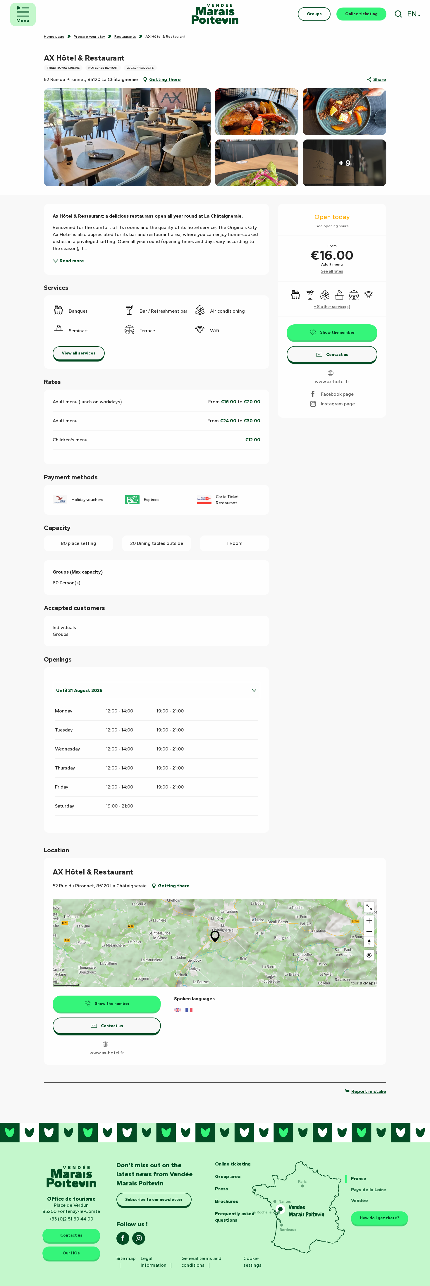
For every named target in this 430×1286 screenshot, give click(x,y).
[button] (398, 14)
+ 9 (344, 163)
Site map (125, 1258)
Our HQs (71, 1253)
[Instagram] (138, 1240)
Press (221, 1189)
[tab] (150, 690)
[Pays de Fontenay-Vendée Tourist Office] (215, 14)
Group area (227, 1176)
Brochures (226, 1201)
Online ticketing (233, 1164)
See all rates (332, 271)
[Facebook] (122, 1240)
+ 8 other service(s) (332, 306)
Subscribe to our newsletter (154, 1199)
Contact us (71, 1235)
